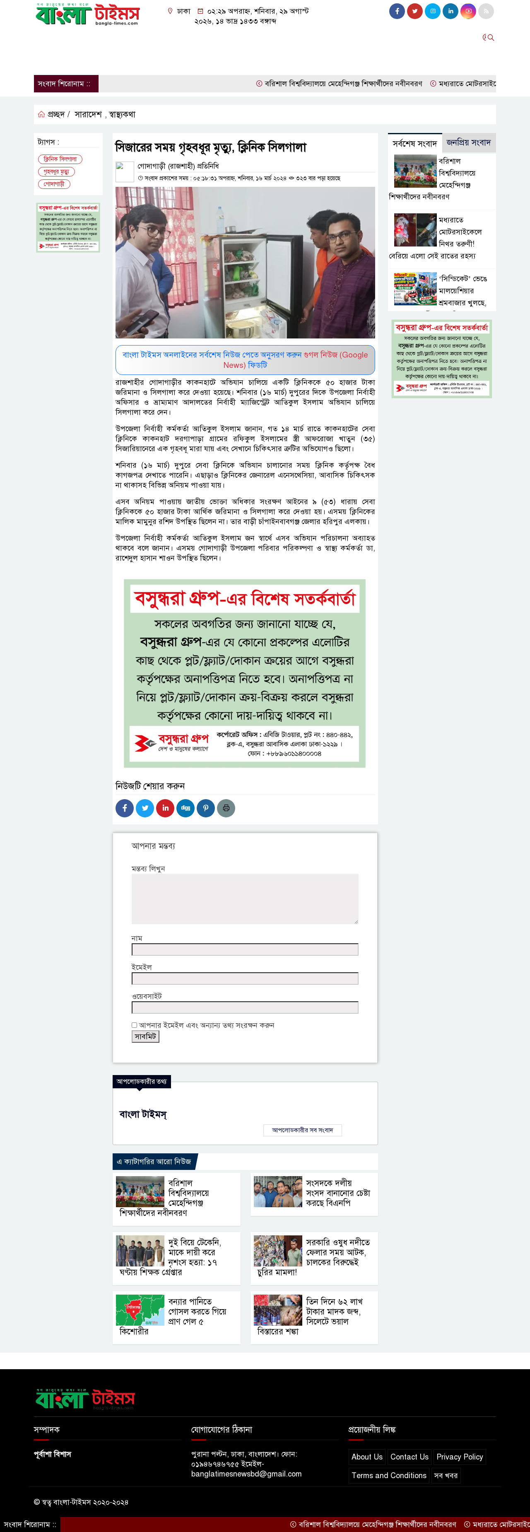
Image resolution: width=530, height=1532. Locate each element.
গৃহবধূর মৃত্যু (56, 171)
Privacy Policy (459, 1457)
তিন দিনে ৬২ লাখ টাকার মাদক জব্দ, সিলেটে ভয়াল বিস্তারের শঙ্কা (310, 1317)
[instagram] (433, 11)
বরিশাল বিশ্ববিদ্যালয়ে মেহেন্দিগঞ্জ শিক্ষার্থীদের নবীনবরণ (309, 83)
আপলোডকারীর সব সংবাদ (302, 1130)
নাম (137, 938)
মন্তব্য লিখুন (148, 868)
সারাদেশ (76, 37)
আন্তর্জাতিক (183, 37)
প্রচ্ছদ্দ (46, 37)
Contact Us (409, 1457)
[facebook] (397, 11)
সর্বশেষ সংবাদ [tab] (415, 144)
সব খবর (446, 1475)
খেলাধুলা (399, 37)
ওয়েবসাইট (147, 996)
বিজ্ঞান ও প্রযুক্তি (314, 37)
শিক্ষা (45, 59)
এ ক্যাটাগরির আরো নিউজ (154, 1161)
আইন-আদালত (229, 37)
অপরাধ (270, 37)
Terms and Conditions (389, 1475)
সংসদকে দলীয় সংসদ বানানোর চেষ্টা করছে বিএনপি (338, 1193)
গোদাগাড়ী (54, 184)
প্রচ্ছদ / (58, 114)
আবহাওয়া (361, 37)
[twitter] (415, 11)
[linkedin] (450, 11)
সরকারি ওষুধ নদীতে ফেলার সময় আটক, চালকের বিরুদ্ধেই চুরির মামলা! (314, 1257)
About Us (367, 1457)
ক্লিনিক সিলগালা (60, 159)
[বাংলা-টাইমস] (88, 12)
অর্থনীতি (145, 37)
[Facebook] (125, 808)
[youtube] (468, 11)
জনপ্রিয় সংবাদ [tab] (469, 143)
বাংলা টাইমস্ (143, 1114)
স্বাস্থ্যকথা (122, 114)
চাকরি (71, 59)
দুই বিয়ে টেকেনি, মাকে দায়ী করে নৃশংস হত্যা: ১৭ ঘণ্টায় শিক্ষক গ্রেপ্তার (170, 1257)
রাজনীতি (111, 37)
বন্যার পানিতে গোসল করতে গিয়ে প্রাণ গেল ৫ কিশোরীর (173, 1317)
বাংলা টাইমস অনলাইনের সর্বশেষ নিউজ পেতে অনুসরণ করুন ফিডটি (245, 360)
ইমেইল (142, 967)
